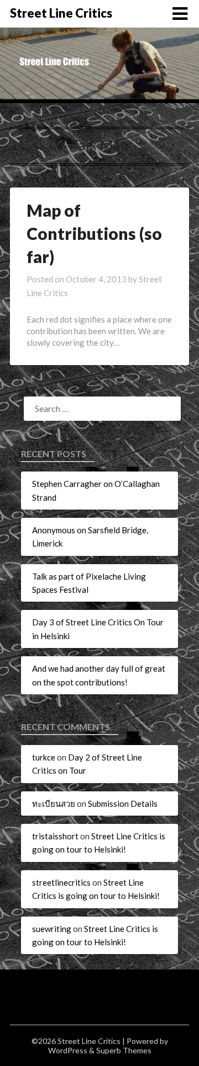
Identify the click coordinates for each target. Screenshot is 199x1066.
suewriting (51, 929)
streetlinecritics (61, 882)
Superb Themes (123, 1050)
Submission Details (123, 803)
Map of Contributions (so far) (94, 233)
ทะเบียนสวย (53, 803)
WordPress (67, 1050)
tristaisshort (55, 836)
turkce (43, 757)
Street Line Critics (61, 13)
